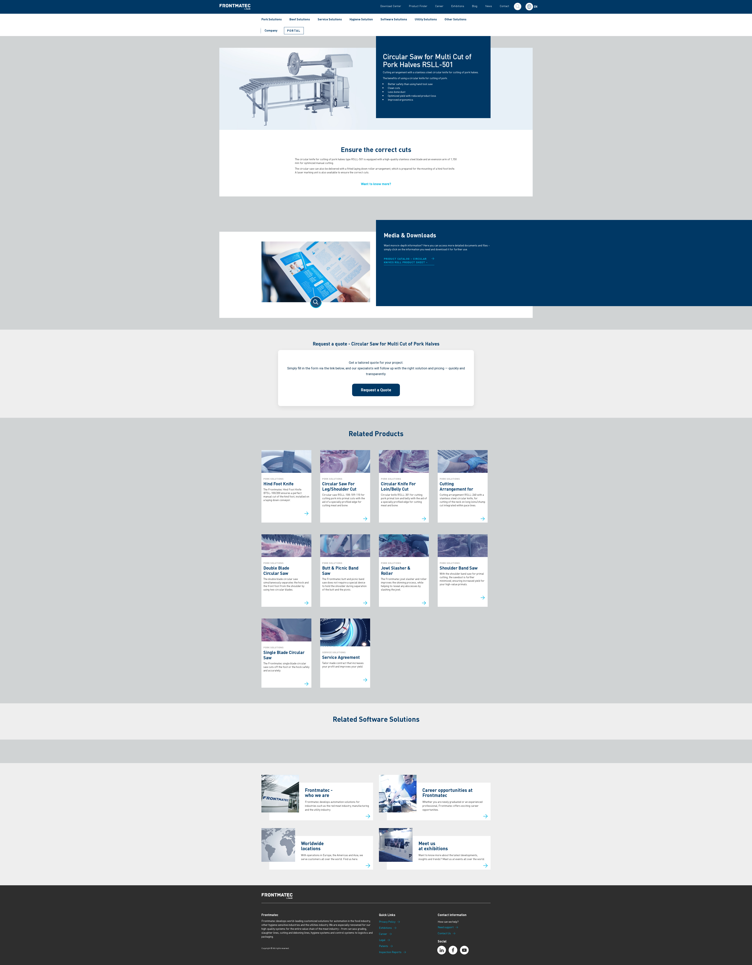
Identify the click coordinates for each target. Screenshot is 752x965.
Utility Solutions (426, 19)
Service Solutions (330, 19)
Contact (504, 6)
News (488, 6)
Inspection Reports (390, 952)
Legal (382, 939)
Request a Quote (376, 390)
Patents (383, 946)
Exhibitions (457, 6)
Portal (294, 31)
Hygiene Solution (361, 19)
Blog (474, 6)
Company (271, 30)
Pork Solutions (271, 19)
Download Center (390, 6)
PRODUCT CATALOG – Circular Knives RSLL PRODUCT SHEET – (406, 260)
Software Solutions (394, 19)
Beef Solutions (299, 19)
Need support (446, 927)
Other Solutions (455, 19)
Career (439, 6)
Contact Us (444, 933)
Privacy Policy (387, 921)
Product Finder (418, 6)
